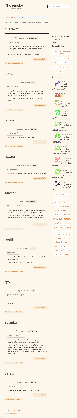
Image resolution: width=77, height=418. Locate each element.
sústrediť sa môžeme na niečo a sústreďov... (61, 86)
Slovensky (14, 5)
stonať (63, 234)
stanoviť (69, 230)
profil (9, 239)
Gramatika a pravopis (61, 36)
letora (9, 120)
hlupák (63, 198)
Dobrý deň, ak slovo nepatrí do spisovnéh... (62, 175)
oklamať (55, 214)
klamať (65, 202)
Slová (54, 43)
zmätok (62, 246)
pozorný (67, 219)
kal (61, 202)
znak (68, 246)
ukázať (59, 238)
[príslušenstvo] (57, 148)
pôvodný (68, 227)
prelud (67, 223)
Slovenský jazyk (58, 46)
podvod (69, 214)
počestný (59, 223)
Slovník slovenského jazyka (15, 63)
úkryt (56, 254)
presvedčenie (56, 227)
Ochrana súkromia (16, 410)
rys (7, 282)
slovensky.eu (10, 17)
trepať (68, 234)
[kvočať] (57, 172)
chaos (57, 194)
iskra (9, 74)
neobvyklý (66, 206)
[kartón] (57, 124)
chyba (62, 194)
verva (9, 373)
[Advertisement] (62, 23)
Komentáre (56, 77)
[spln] (57, 112)
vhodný (58, 242)
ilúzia (67, 198)
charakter (12, 29)
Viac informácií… (40, 59)
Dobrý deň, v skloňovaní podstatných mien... (61, 127)
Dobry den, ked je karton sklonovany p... (61, 139)
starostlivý (57, 234)
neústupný (58, 210)
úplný (62, 254)
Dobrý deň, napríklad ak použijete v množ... (61, 151)
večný (65, 238)
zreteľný (55, 250)
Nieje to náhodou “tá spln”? (61, 115)
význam (56, 246)
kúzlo (70, 202)
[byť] (57, 83)
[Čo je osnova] (57, 95)
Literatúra (56, 39)
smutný (63, 230)
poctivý (63, 214)
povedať (57, 218)
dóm (67, 194)
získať (69, 250)
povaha (10, 137)
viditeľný (66, 242)
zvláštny (63, 250)
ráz (58, 231)
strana (11, 340)
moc (60, 206)
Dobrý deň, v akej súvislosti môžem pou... (62, 163)
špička (67, 254)
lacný (55, 206)
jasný (55, 202)
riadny (54, 230)
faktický (57, 198)
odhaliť (66, 210)
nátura (10, 156)
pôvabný (62, 227)
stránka (11, 322)
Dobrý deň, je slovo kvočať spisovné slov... (61, 187)
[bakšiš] (57, 103)
